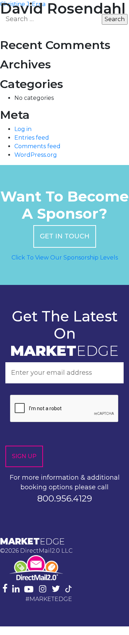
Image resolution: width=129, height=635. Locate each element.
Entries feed (31, 137)
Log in (23, 129)
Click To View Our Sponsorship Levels (64, 257)
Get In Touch (65, 236)
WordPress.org (35, 154)
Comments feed (37, 146)
